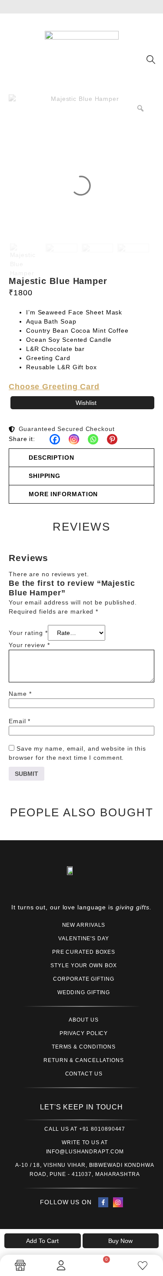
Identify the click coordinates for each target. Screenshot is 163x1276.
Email (19, 721)
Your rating (28, 632)
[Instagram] (74, 439)
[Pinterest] (112, 439)
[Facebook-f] (103, 1202)
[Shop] (20, 1265)
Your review (29, 644)
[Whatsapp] (93, 439)
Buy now (120, 1240)
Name (20, 693)
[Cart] (101, 1264)
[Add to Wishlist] (82, 402)
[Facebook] (55, 439)
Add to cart (42, 1240)
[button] (81, 458)
